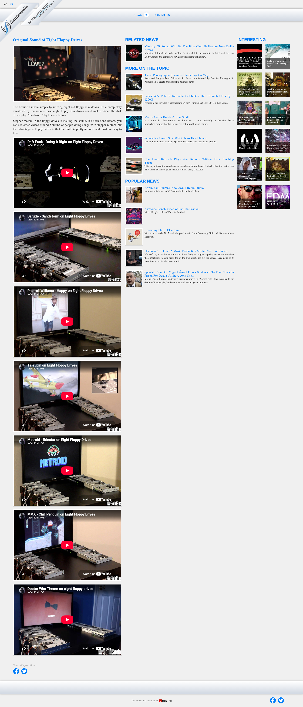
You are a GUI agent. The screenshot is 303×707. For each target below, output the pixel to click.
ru (11, 4)
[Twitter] (281, 700)
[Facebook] (273, 700)
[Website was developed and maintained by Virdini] (165, 700)
